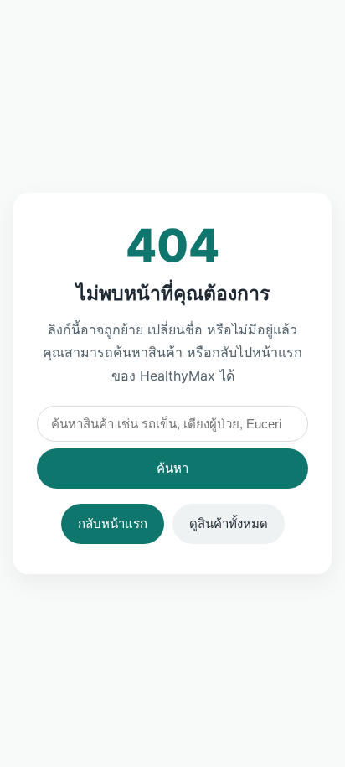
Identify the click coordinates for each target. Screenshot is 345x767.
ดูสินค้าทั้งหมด (228, 523)
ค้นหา (172, 468)
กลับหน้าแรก (112, 523)
